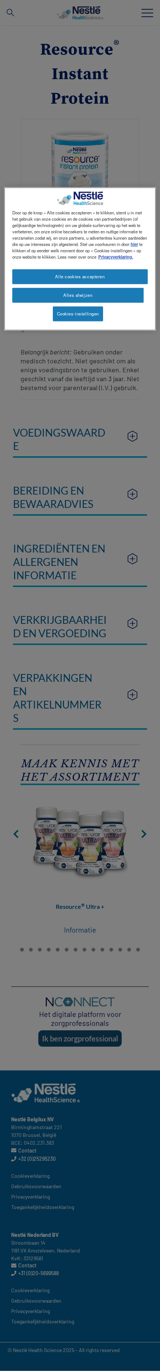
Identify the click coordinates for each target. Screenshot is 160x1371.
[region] (80, 258)
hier (134, 244)
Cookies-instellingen (78, 314)
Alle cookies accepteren (80, 276)
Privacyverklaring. (115, 257)
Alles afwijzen (77, 295)
